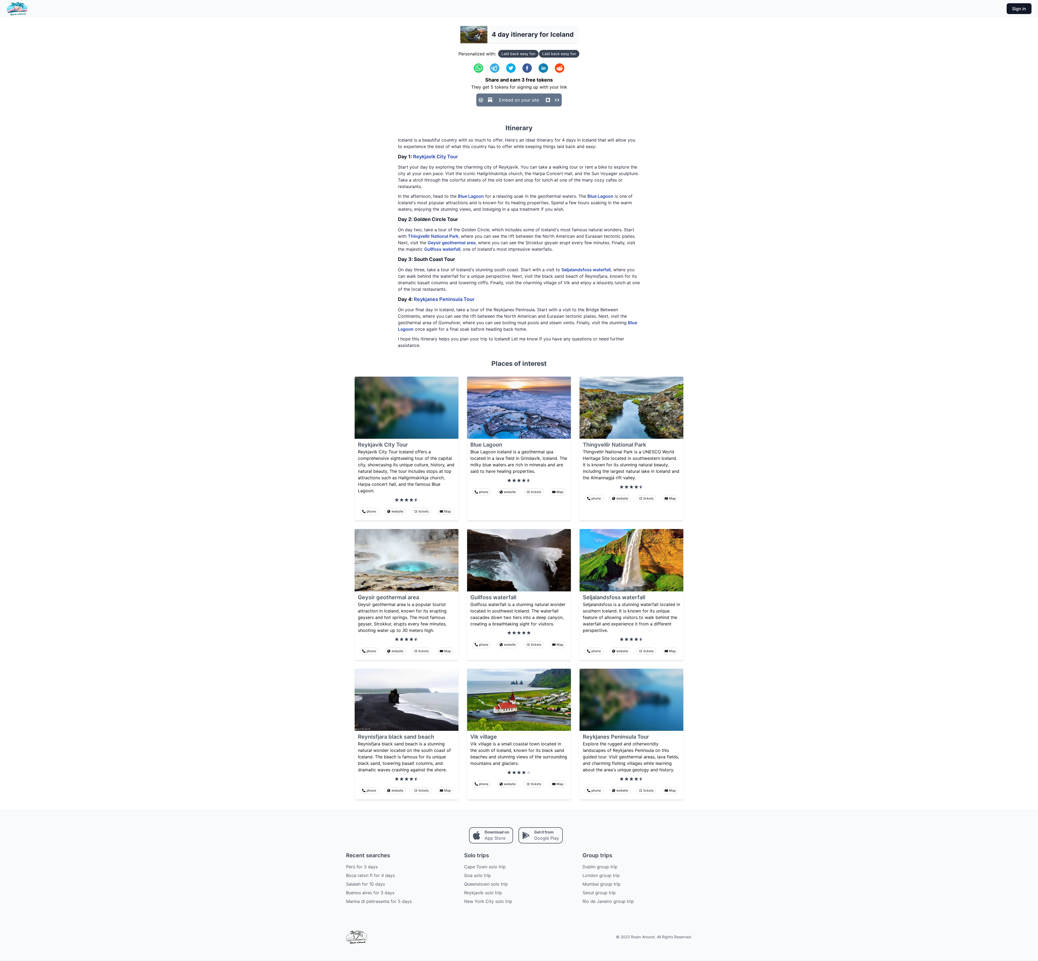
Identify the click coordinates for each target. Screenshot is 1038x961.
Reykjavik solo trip (483, 892)
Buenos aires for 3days (370, 892)
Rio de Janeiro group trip (608, 901)
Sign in (1019, 8)
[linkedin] (543, 68)
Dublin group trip (600, 866)
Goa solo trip (477, 875)
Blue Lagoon (471, 196)
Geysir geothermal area (451, 242)
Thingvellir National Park (433, 236)
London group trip (601, 875)
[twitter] (511, 68)
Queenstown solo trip (486, 884)
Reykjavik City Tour (435, 156)
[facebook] (527, 68)
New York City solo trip (488, 901)
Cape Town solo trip (485, 866)
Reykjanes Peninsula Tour (444, 299)
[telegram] (495, 68)
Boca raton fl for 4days (370, 875)
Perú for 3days (362, 866)
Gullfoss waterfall (442, 249)
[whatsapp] (478, 68)
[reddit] (560, 68)
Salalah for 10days (365, 884)
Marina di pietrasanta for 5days (379, 901)
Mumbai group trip (602, 884)
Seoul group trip (599, 892)
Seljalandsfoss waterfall (586, 269)
